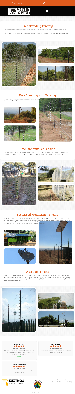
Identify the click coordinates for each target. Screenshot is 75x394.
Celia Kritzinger (55, 344)
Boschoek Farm (19, 344)
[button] (47, 11)
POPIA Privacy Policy (62, 386)
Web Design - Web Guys (37, 392)
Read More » (19, 356)
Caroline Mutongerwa (19, 364)
